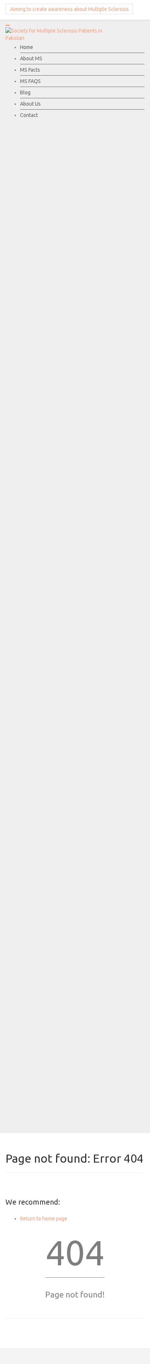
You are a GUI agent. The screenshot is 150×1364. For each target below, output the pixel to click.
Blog (25, 92)
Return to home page (43, 1218)
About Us (30, 104)
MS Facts (30, 70)
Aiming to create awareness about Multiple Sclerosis (69, 9)
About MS (31, 58)
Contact (29, 115)
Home (26, 47)
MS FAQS (30, 81)
